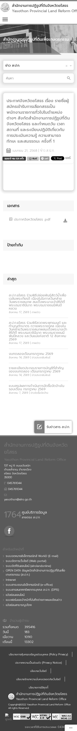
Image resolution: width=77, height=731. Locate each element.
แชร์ (68, 157)
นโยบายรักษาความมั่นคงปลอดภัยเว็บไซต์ (38, 679)
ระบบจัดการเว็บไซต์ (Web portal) (26, 561)
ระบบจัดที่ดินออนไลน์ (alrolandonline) (28, 566)
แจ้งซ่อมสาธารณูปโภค (19, 605)
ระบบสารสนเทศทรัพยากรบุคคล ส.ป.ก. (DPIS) (32, 590)
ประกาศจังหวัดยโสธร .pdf (31, 219)
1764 (12, 514)
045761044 (14, 483)
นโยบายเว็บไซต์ (38, 671)
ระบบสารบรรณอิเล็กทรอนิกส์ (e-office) (29, 585)
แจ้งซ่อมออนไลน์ (15, 595)
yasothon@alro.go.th (18, 499)
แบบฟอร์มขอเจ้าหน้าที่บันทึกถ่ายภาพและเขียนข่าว (34, 600)
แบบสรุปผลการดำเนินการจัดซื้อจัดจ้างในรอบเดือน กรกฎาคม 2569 (36, 387)
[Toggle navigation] (5, 19)
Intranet (11, 580)
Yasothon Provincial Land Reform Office (41, 699)
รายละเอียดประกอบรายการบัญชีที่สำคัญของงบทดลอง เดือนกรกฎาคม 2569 (36, 370)
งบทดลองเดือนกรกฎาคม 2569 (31, 353)
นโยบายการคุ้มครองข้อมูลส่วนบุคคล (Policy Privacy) (38, 654)
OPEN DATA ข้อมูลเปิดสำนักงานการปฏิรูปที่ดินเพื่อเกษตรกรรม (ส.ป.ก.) (35, 573)
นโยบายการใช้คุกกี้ (38, 687)
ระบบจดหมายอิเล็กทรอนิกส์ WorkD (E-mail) (32, 556)
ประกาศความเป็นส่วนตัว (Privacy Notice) (38, 663)
